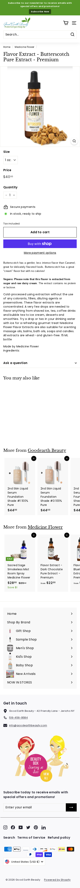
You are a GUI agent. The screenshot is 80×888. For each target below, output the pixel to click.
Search (9, 837)
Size (6, 152)
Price (7, 170)
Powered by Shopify (57, 880)
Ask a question (15, 363)
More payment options (40, 253)
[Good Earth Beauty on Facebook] (13, 827)
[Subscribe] (71, 807)
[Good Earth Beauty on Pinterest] (36, 827)
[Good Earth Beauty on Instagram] (5, 827)
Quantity (10, 187)
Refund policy (59, 837)
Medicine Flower (24, 47)
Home (6, 47)
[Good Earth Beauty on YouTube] (21, 827)
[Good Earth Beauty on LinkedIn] (44, 827)
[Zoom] (74, 141)
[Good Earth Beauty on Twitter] (28, 827)
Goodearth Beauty (47, 450)
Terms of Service (31, 837)
